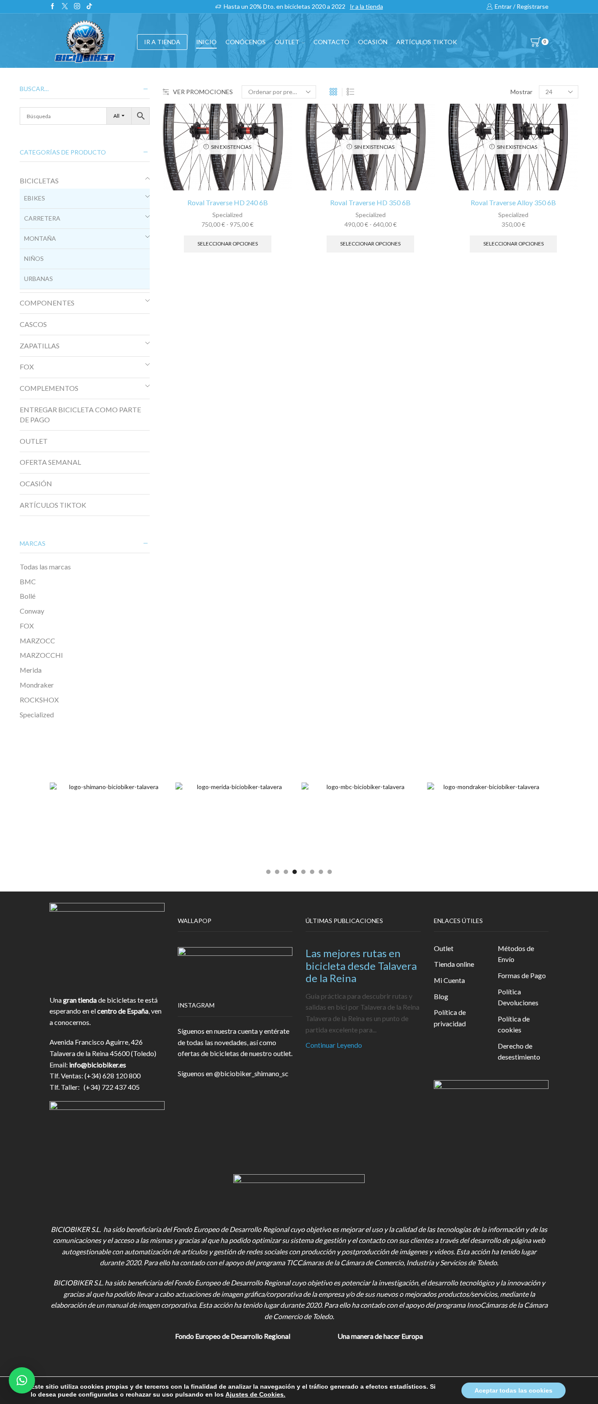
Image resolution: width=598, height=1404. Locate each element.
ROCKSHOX (39, 699)
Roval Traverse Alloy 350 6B (513, 202)
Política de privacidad (450, 1018)
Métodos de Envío (516, 954)
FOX (27, 366)
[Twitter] (65, 6)
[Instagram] (77, 6)
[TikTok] (89, 6)
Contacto (331, 42)
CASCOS (33, 324)
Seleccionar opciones (227, 243)
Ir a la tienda (366, 6)
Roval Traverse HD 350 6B (370, 202)
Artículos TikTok (426, 42)
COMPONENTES (47, 302)
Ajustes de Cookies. (255, 1394)
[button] (268, 872)
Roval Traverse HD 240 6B (227, 202)
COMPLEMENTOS (49, 388)
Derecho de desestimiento (519, 1051)
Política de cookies (514, 1024)
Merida (31, 670)
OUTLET (286, 42)
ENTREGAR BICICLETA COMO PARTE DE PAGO (80, 414)
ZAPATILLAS (40, 345)
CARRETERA (42, 218)
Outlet (444, 948)
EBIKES (34, 198)
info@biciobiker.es (97, 1064)
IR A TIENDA (162, 42)
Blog (441, 996)
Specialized (227, 214)
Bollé (27, 596)
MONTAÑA (40, 238)
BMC (28, 581)
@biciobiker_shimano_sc (251, 1073)
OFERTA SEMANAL (50, 462)
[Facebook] (52, 6)
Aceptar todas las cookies (513, 1390)
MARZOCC (37, 640)
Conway (32, 611)
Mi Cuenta (449, 980)
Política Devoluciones (518, 997)
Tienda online (454, 964)
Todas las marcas (45, 566)
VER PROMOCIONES (203, 91)
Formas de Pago (522, 975)
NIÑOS (34, 258)
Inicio (206, 42)
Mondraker (37, 685)
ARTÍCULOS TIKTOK (53, 505)
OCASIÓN (372, 42)
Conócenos (245, 42)
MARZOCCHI (41, 655)
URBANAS (38, 278)
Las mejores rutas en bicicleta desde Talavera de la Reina (361, 966)
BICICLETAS (39, 180)
